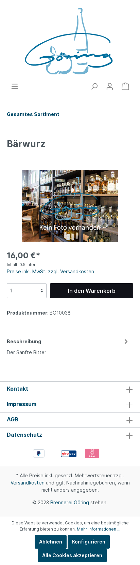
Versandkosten (28, 483)
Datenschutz (24, 434)
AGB (12, 419)
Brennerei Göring (69, 502)
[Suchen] (94, 86)
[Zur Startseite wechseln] (70, 41)
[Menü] (14, 86)
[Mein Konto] (110, 86)
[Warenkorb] (125, 86)
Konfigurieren (88, 542)
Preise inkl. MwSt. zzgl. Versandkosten (50, 271)
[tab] (68, 346)
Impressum (21, 404)
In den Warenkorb (92, 290)
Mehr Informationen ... (98, 529)
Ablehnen (50, 542)
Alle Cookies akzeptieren (72, 555)
